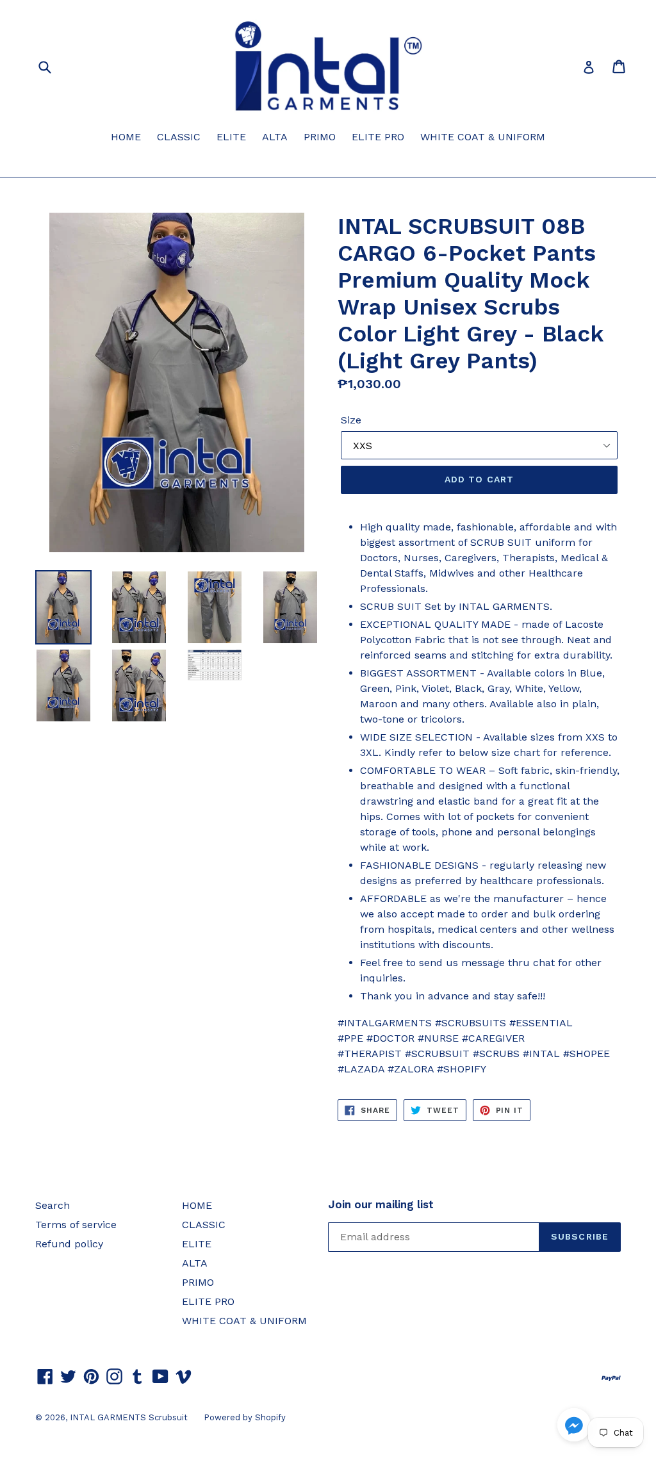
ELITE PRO (378, 137)
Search (52, 1205)
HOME (126, 137)
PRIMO (320, 137)
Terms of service (76, 1224)
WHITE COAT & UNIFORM (482, 137)
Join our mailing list (381, 1204)
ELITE (231, 137)
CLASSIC (179, 137)
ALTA (275, 137)
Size (351, 420)
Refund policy (69, 1244)
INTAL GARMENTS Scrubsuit (129, 1417)
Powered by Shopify (245, 1417)
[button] (574, 1427)
